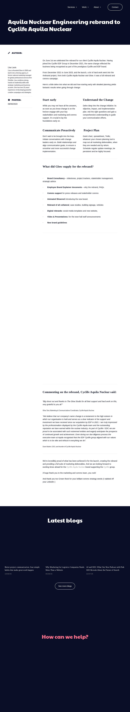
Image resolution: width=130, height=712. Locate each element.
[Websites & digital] (54, 687)
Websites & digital (40, 687)
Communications (89, 672)
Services (71, 7)
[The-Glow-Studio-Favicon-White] (10, 7)
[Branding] (54, 666)
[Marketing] (76, 666)
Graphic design (42, 672)
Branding (45, 665)
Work (84, 7)
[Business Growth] (76, 680)
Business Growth (89, 679)
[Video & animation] (54, 680)
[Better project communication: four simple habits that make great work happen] (24, 555)
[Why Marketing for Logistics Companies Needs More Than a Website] (65, 555)
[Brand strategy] (76, 687)
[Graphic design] (54, 673)
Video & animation (39, 679)
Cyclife (106, 467)
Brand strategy (88, 687)
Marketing (85, 665)
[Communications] (76, 673)
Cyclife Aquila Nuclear (76, 467)
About (96, 7)
